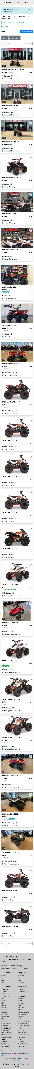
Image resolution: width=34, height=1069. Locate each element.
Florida (3, 998)
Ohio (20, 1028)
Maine (20, 1010)
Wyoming (21, 1046)
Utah (20, 1039)
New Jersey (5, 1023)
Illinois (20, 1003)
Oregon (21, 1030)
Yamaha (21, 982)
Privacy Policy (25, 1064)
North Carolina (23, 1026)
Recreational (13, 959)
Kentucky (21, 1007)
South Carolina (23, 1035)
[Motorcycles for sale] (15, 2)
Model (10, 22)
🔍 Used (5, 26)
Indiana (4, 1005)
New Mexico (22, 1023)
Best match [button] (28, 44)
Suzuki (3, 982)
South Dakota (6, 1037)
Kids (29, 959)
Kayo (3, 980)
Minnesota (22, 1014)
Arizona (4, 992)
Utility (26, 969)
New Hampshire (24, 1021)
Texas (3, 1039)
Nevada (4, 1021)
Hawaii (20, 1001)
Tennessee (22, 1037)
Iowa (20, 1005)
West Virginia (23, 1044)
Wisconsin (5, 1046)
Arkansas (21, 992)
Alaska (20, 989)
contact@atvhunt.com (17, 1061)
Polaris (20, 980)
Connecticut (5, 996)
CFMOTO (4, 976)
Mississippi (5, 1017)
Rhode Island (6, 1035)
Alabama (4, 989)
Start (29, 9)
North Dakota (6, 1028)
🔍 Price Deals (21, 22)
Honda (3, 978)
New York (4, 1026)
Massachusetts (23, 1012)
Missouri (21, 1017)
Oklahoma (5, 1030)
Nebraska (21, 1019)
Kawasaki (21, 978)
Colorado (21, 994)
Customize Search (26, 31)
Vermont (4, 1042)
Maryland (4, 1012)
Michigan (4, 1014)
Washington (5, 1044)
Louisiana (4, 1010)
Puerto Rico (22, 1032)
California (4, 994)
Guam (3, 1001)
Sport (23, 959)
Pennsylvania (6, 1032)
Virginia (21, 1042)
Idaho (3, 1003)
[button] (3, 58)
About (17, 1066)
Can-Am (21, 976)
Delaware (21, 996)
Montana (4, 1019)
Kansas (3, 1007)
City (3, 22)
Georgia (21, 998)
